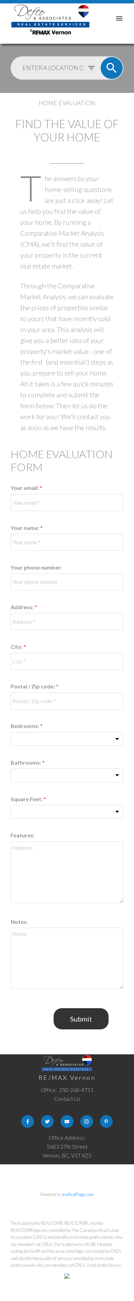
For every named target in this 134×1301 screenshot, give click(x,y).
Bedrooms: (25, 726)
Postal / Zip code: (33, 686)
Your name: (25, 527)
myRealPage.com (78, 1194)
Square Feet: (27, 799)
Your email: (25, 487)
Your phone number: (36, 567)
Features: (23, 835)
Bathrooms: (26, 762)
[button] (27, 1121)
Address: (23, 607)
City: (17, 646)
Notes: (19, 921)
